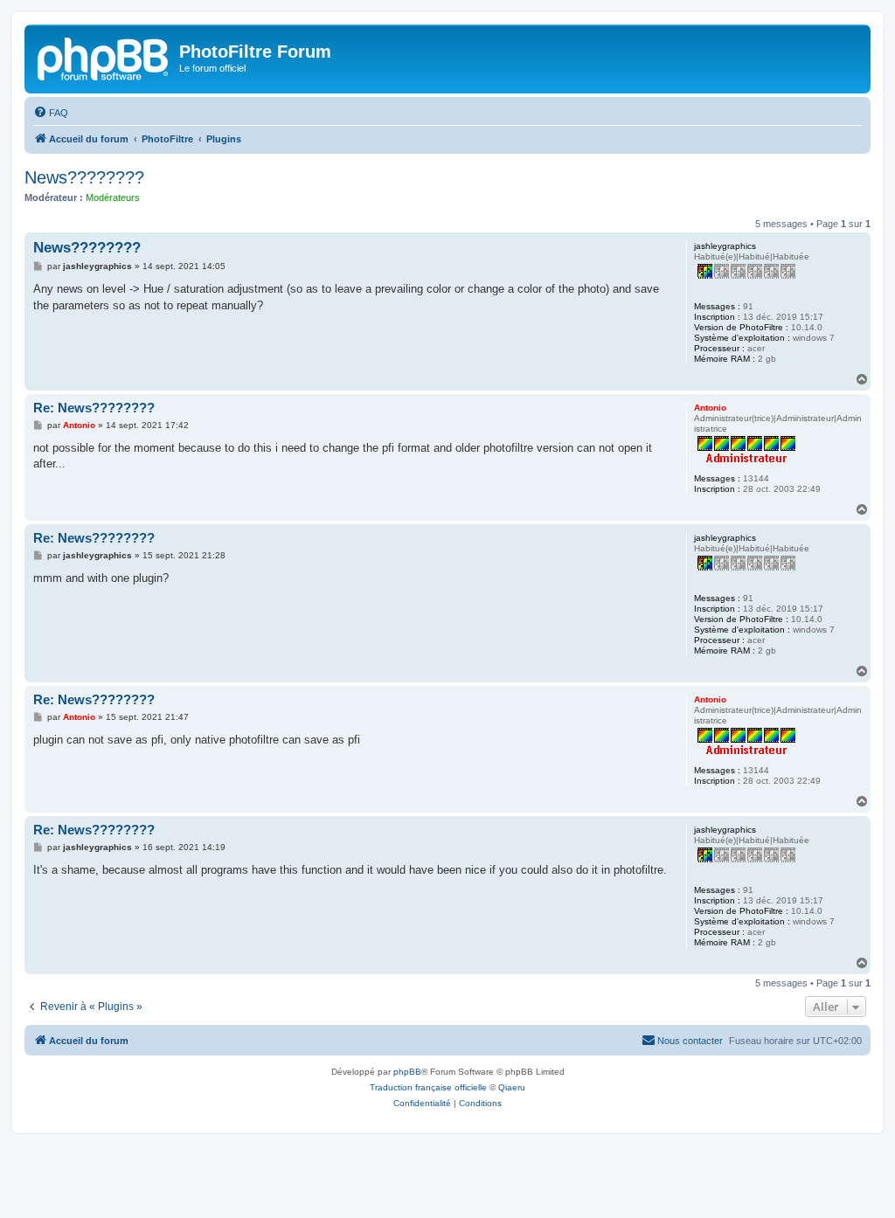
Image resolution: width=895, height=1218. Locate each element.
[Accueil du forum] (104, 57)
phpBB (407, 1071)
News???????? (84, 177)
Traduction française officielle (428, 1087)
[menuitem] (50, 112)
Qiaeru (511, 1087)
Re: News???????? (94, 407)
